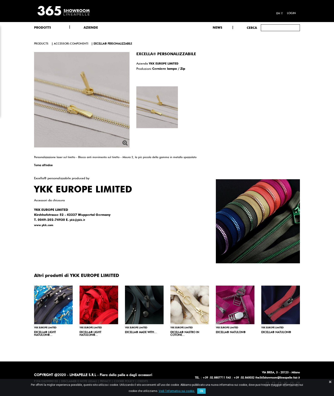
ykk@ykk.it (77, 220)
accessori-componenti (71, 43)
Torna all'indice (43, 165)
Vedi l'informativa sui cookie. (177, 391)
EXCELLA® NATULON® (231, 332)
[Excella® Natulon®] (280, 305)
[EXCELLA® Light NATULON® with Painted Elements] (99, 305)
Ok (201, 391)
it (282, 13)
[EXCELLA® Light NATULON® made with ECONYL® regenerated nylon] (53, 305)
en (278, 13)
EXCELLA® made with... (141, 332)
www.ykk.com (43, 225)
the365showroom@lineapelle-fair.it (277, 377)
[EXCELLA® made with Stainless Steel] (144, 305)
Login (291, 13)
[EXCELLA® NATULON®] (235, 305)
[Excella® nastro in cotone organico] (189, 305)
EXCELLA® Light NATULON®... (45, 333)
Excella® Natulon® (276, 332)
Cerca (252, 28)
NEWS (217, 27)
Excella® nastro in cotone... (184, 333)
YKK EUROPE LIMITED (163, 63)
